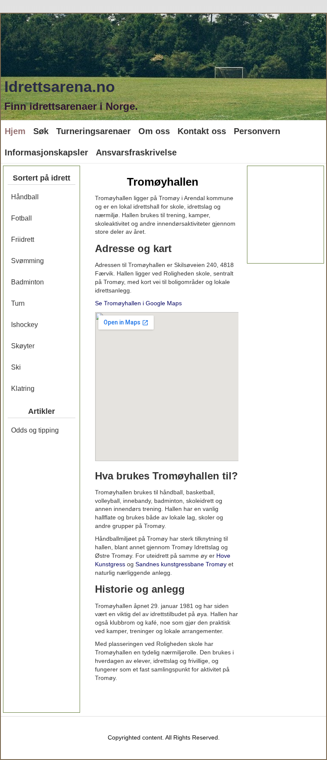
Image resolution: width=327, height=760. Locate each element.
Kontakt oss (202, 131)
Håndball (25, 197)
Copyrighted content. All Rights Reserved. (164, 737)
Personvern (257, 131)
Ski (16, 367)
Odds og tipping (35, 430)
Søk (41, 131)
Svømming (27, 260)
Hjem (15, 131)
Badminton (27, 282)
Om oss (154, 131)
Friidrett (22, 239)
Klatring (22, 388)
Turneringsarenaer (93, 131)
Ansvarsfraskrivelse (136, 152)
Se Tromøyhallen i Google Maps (138, 303)
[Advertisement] (41, 578)
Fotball (21, 218)
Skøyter (22, 346)
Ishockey (24, 324)
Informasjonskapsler (46, 152)
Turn (18, 303)
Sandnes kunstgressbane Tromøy (181, 564)
